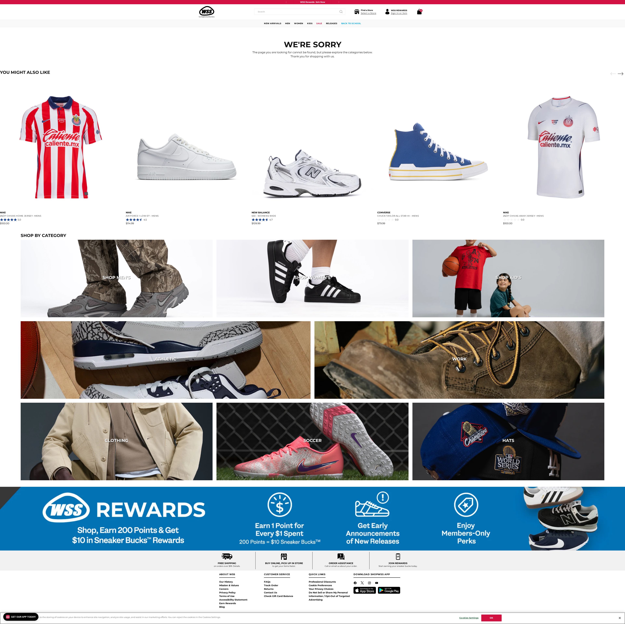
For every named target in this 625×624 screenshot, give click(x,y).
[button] (365, 11)
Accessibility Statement (233, 599)
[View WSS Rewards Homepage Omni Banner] (312, 518)
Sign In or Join (399, 13)
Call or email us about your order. (341, 566)
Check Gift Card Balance (278, 596)
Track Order (271, 585)
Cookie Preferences (320, 585)
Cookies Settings (469, 618)
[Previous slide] (612, 73)
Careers (223, 588)
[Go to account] (387, 11)
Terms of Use (227, 596)
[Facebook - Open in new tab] (355, 583)
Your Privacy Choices (321, 588)
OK (491, 618)
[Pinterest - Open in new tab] (363, 583)
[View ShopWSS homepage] (207, 12)
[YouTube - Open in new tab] (377, 583)
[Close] (619, 618)
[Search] (341, 11)
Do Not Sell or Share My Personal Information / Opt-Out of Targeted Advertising (329, 596)
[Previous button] (286, 2)
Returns (268, 588)
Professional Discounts (322, 581)
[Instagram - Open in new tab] (370, 583)
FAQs (267, 581)
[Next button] (338, 2)
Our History (226, 581)
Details (236, 566)
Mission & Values (229, 585)
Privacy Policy (227, 592)
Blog (222, 606)
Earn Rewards (227, 603)
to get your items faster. (284, 566)
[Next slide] (621, 73)
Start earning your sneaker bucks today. (398, 566)
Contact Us (270, 592)
